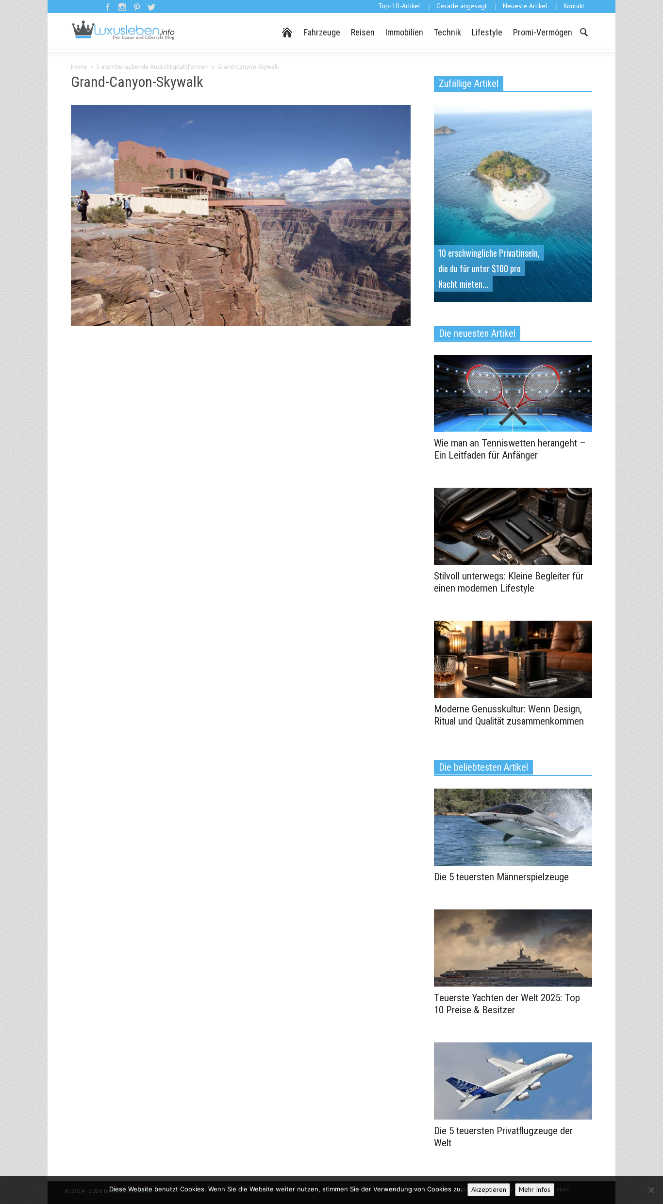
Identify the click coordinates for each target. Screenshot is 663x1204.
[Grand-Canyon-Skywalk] (241, 217)
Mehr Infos (534, 1189)
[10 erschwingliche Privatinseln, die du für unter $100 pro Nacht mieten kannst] (513, 202)
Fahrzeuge (322, 32)
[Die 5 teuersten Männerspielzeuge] (513, 826)
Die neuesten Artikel (477, 333)
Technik (447, 32)
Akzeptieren (488, 1189)
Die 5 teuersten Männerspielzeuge (501, 877)
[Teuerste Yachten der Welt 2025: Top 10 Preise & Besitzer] (513, 947)
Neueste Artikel (525, 5)
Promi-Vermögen (542, 32)
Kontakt (574, 5)
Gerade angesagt (461, 5)
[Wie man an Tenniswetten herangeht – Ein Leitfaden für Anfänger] (513, 392)
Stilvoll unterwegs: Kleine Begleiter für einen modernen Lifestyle (508, 582)
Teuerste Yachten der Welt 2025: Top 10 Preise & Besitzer (507, 1004)
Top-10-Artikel (399, 5)
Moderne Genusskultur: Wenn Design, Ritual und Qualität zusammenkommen (509, 715)
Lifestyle (487, 32)
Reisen (363, 32)
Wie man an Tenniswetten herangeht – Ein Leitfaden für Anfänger (510, 449)
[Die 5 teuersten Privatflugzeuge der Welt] (513, 1080)
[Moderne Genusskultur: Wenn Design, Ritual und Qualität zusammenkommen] (513, 658)
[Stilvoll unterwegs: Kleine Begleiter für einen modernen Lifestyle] (513, 525)
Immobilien (404, 32)
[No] (651, 1190)
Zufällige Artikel (468, 83)
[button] (583, 31)
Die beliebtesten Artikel (483, 767)
